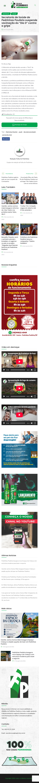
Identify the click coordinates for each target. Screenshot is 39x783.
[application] (20, 361)
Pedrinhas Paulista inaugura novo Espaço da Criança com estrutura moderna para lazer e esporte (23, 655)
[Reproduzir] (4, 370)
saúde (14, 14)
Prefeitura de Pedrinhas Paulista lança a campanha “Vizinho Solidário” (28, 240)
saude (20, 132)
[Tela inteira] (35, 370)
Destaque (6, 14)
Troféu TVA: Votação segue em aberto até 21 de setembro (28, 208)
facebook (6, 139)
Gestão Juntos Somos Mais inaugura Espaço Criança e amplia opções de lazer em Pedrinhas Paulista (18, 642)
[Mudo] (32, 370)
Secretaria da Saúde (30, 132)
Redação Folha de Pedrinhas (19, 159)
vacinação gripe (7, 135)
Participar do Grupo (21, 124)
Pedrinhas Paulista (11, 132)
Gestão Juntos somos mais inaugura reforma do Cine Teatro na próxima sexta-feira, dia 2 (10, 210)
